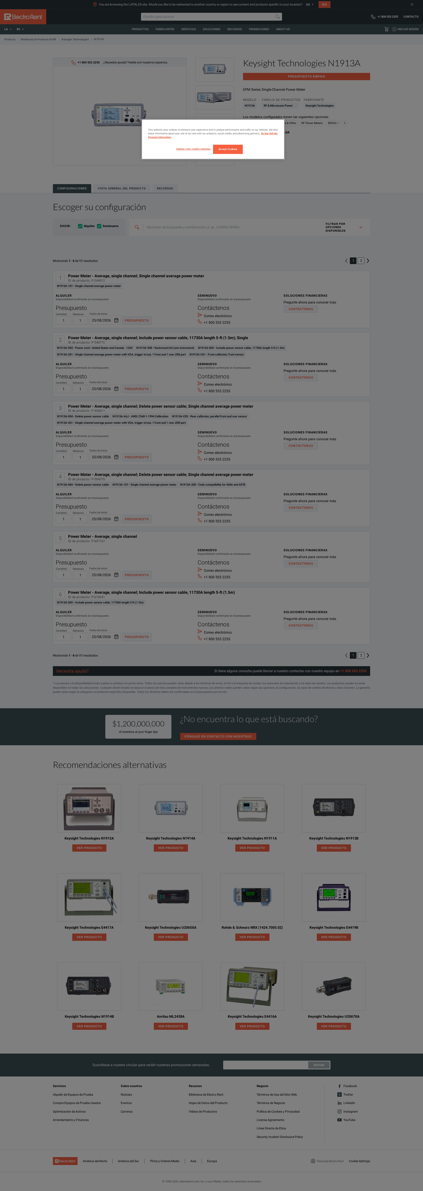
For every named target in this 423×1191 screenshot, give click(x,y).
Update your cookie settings (193, 148)
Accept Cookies (228, 149)
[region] (213, 139)
